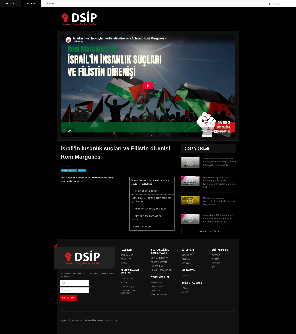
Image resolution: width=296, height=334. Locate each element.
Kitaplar (185, 259)
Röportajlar (157, 287)
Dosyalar (186, 263)
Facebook (216, 255)
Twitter (215, 259)
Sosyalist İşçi (127, 287)
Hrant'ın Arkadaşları (161, 270)
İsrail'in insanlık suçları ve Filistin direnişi (150, 182)
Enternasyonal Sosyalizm (128, 292)
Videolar (185, 276)
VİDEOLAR (31, 4)
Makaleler (156, 283)
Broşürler (186, 255)
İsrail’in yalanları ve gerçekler (145, 191)
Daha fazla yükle (208, 231)
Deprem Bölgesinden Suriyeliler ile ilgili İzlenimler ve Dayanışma (219, 201)
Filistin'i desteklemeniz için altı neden (149, 208)
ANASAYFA (10, 4)
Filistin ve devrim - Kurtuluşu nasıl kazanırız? (148, 218)
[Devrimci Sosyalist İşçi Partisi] (79, 18)
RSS (213, 267)
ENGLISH (51, 4)
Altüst (124, 283)
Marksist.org (127, 279)
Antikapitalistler (159, 258)
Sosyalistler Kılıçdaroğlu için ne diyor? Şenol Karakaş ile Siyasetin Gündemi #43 (218, 218)
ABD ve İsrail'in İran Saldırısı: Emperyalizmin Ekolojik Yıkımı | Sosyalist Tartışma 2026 (219, 161)
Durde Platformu (159, 262)
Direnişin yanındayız (141, 226)
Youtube (216, 263)
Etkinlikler (126, 259)
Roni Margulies (69, 170)
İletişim (185, 288)
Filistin (82, 170)
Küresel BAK (157, 266)
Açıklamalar (127, 255)
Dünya (124, 263)
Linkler (184, 292)
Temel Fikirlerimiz (159, 295)
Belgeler (155, 291)
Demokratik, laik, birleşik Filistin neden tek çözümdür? (151, 200)
